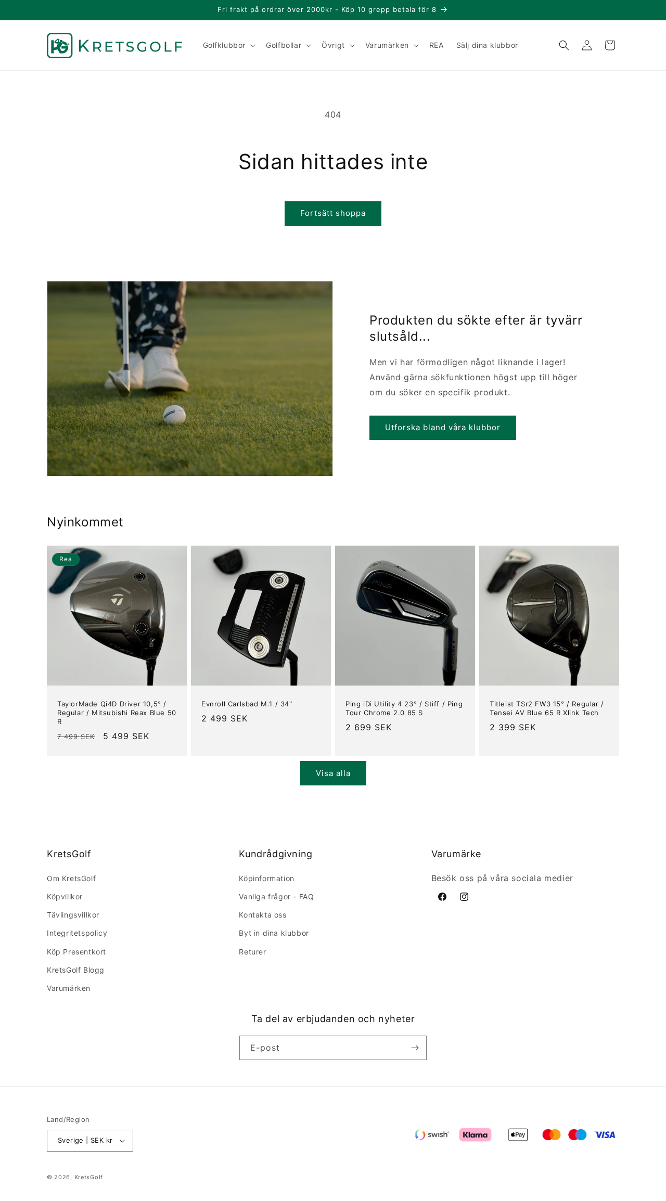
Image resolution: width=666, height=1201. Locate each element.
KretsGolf (88, 1177)
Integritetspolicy (77, 932)
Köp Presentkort (76, 951)
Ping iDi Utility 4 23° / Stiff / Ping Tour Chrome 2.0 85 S (404, 708)
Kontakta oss (262, 914)
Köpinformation (266, 878)
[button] (228, 45)
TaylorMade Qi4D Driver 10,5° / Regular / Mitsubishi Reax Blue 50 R (116, 713)
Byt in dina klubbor (274, 932)
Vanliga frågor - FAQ (276, 896)
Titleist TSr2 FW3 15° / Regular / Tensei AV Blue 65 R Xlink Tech (547, 708)
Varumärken (69, 988)
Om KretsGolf (71, 878)
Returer (252, 951)
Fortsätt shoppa (333, 213)
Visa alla (333, 773)
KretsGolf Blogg (76, 969)
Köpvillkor (65, 896)
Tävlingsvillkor (73, 914)
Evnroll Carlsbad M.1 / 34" (246, 704)
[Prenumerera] (414, 1048)
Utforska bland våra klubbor (443, 427)
